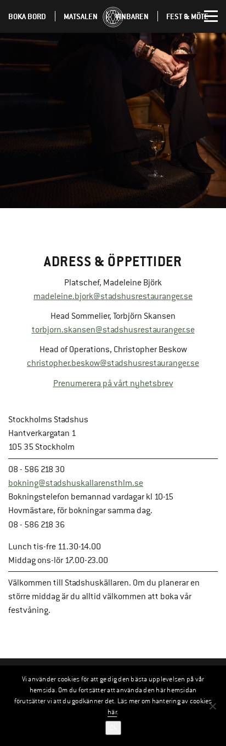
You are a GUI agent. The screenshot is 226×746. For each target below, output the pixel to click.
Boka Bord (27, 16)
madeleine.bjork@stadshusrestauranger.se (113, 296)
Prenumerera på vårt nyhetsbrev (113, 383)
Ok (113, 728)
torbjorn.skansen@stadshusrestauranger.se (113, 329)
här (112, 712)
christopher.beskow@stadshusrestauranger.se (113, 363)
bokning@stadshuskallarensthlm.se (75, 483)
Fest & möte (187, 16)
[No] (212, 706)
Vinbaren (132, 16)
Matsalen (81, 16)
